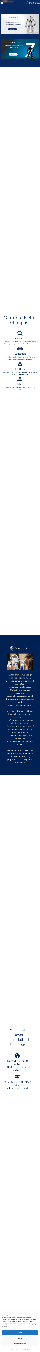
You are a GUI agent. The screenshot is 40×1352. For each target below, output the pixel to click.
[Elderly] (20, 379)
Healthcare (20, 369)
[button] (1, 2)
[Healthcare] (20, 363)
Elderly (20, 384)
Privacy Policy (24, 1349)
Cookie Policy (15, 1349)
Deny (20, 1338)
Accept (20, 1333)
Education (20, 353)
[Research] (20, 333)
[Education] (20, 348)
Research (20, 338)
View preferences (20, 1344)
